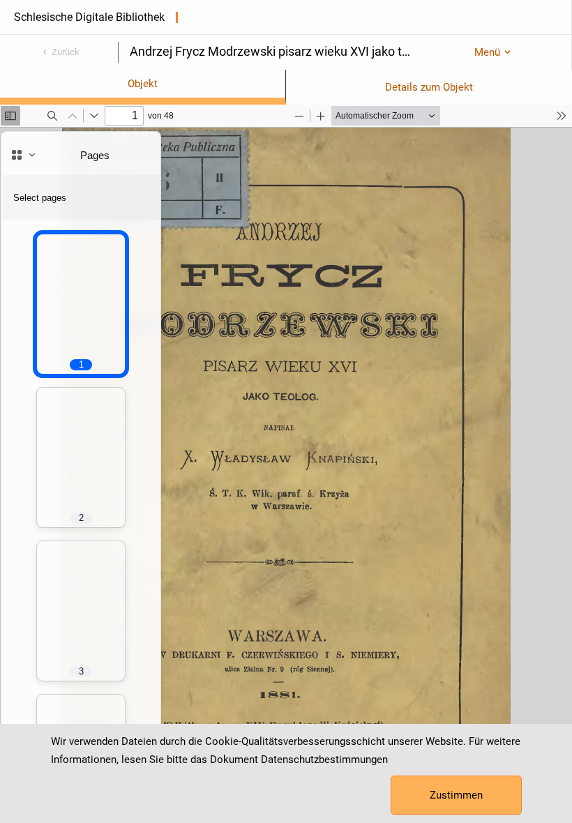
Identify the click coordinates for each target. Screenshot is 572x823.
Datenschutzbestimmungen (324, 759)
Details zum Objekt (429, 87)
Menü (487, 52)
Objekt (143, 83)
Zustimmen (456, 795)
